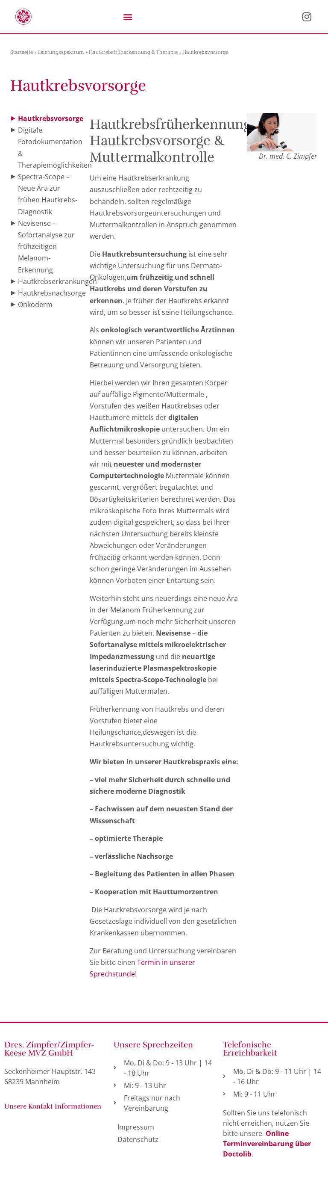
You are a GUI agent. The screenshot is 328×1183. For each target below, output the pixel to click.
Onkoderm (35, 304)
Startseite (21, 51)
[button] (127, 16)
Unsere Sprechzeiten (153, 1045)
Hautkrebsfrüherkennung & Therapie (133, 51)
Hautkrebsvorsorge (50, 118)
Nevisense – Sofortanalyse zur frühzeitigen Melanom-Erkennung (46, 247)
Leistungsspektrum (61, 51)
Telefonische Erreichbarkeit (250, 1049)
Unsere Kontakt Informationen (52, 1106)
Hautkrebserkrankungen (57, 281)
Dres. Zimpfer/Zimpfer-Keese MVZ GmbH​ (49, 1049)
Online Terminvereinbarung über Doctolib (267, 1144)
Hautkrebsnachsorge (52, 293)
